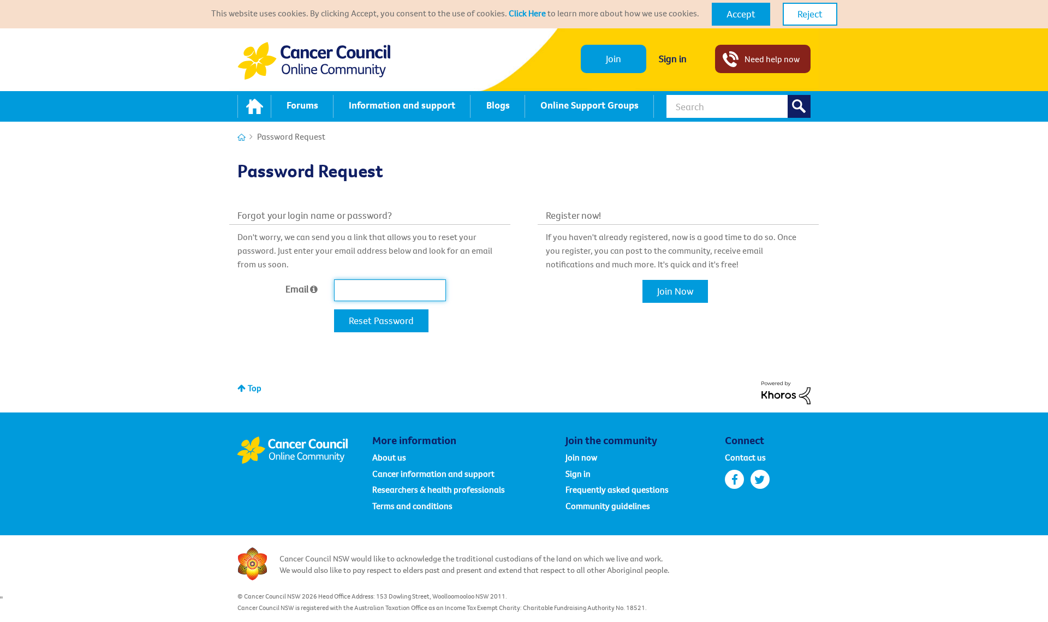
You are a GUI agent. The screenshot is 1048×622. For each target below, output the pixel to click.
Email (296, 289)
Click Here (527, 13)
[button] (741, 14)
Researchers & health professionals (438, 489)
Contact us (745, 457)
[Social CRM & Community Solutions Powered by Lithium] (786, 391)
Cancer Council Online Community (304, 450)
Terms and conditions (412, 505)
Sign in (673, 58)
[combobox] (738, 106)
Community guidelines (607, 505)
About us (389, 457)
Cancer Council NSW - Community (313, 61)
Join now (581, 457)
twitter (760, 479)
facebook (734, 479)
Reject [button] (810, 14)
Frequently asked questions (617, 489)
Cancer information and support (433, 473)
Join (613, 58)
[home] (254, 106)
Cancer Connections (241, 137)
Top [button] (254, 387)
